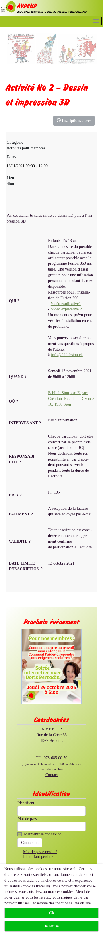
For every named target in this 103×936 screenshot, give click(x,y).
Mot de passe (27, 818)
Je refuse (52, 926)
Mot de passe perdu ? (40, 852)
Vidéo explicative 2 (66, 309)
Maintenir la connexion (43, 834)
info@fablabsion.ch (67, 355)
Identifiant (25, 803)
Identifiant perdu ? (38, 856)
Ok (51, 913)
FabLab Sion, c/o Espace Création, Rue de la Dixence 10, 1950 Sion (71, 398)
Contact (51, 775)
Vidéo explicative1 (66, 304)
